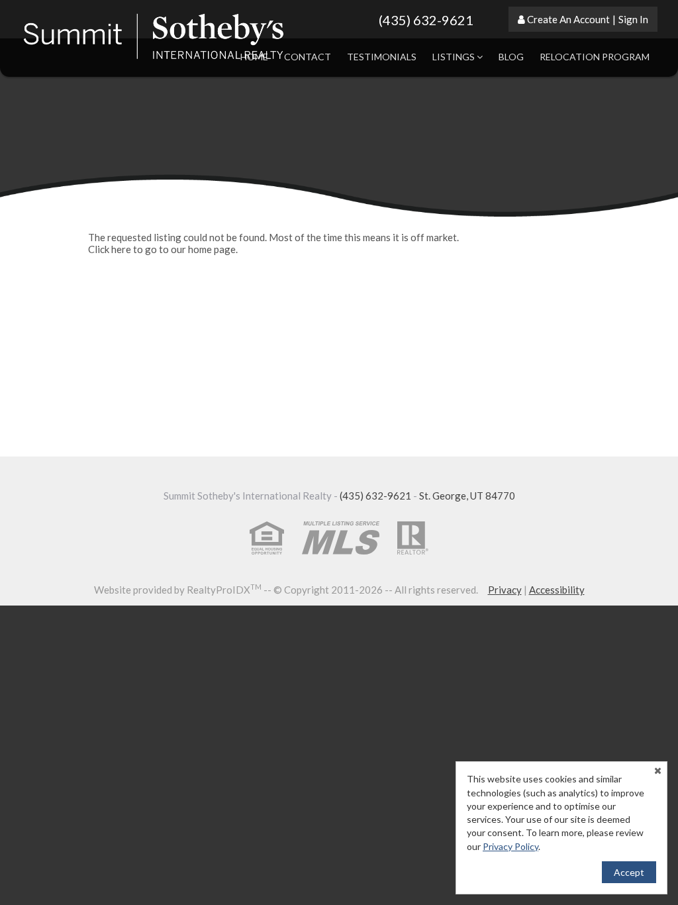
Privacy (505, 590)
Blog (511, 56)
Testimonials (381, 56)
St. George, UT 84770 (467, 496)
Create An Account (568, 19)
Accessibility (557, 590)
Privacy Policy (510, 846)
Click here (109, 249)
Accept (629, 872)
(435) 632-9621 (426, 20)
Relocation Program (595, 56)
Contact (307, 56)
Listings (454, 56)
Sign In (633, 19)
